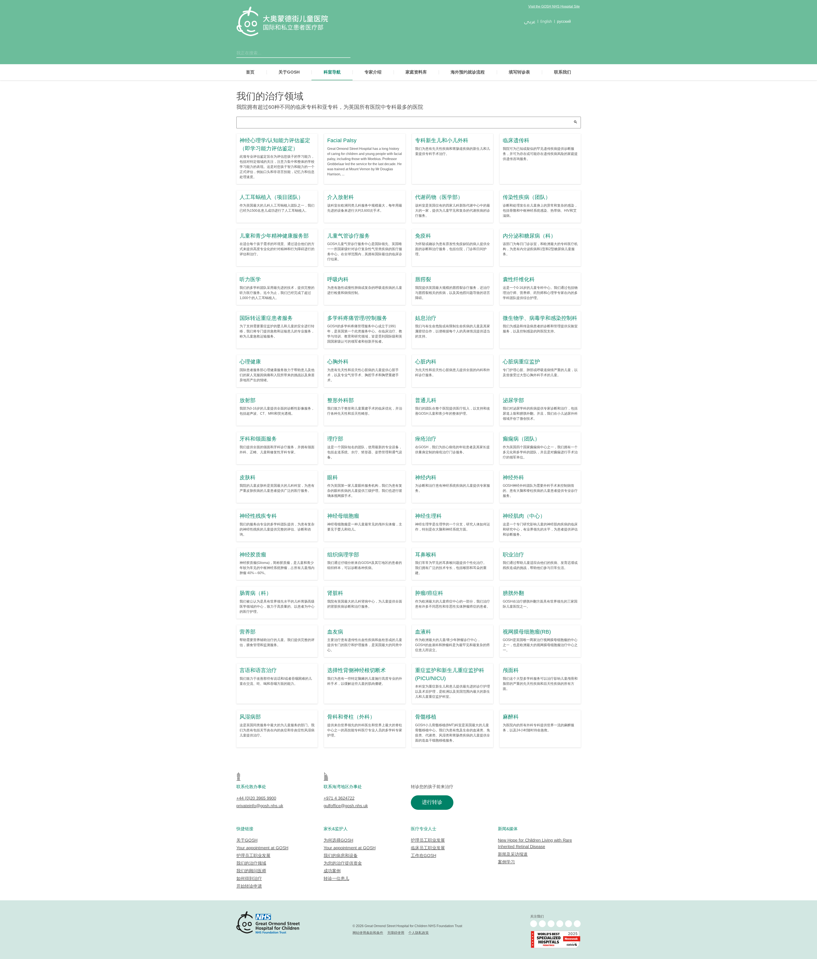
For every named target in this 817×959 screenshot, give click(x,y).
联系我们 (562, 72)
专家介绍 (372, 72)
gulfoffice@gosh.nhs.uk (346, 806)
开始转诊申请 (249, 886)
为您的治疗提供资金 (343, 863)
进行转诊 (432, 802)
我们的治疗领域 (251, 863)
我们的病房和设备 (341, 856)
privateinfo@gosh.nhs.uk (259, 806)
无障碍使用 (395, 933)
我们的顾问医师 (251, 871)
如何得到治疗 (249, 879)
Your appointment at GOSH (262, 848)
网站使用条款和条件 (368, 933)
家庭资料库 (416, 72)
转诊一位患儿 (336, 879)
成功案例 (332, 871)
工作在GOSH (423, 856)
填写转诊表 (519, 72)
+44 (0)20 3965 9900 (256, 798)
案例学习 (506, 862)
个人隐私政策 (418, 933)
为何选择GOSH (338, 840)
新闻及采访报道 (513, 854)
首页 (250, 72)
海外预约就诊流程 (468, 72)
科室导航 (332, 72)
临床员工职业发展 (428, 848)
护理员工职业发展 (253, 856)
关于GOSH (289, 72)
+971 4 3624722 (339, 798)
